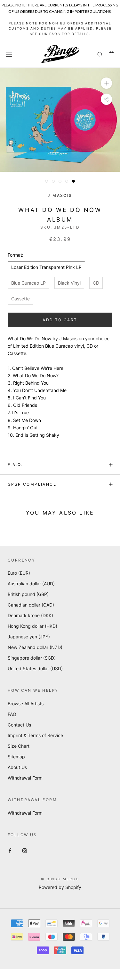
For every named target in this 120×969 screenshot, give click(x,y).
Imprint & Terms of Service (35, 735)
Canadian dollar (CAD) (31, 605)
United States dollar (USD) (35, 668)
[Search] (100, 54)
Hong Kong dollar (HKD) (32, 626)
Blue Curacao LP (28, 283)
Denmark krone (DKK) (30, 615)
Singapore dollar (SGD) (32, 658)
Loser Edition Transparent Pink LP (46, 267)
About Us (17, 767)
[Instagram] (24, 850)
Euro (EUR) (19, 573)
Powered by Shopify (60, 887)
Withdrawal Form (25, 778)
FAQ (12, 714)
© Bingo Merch (60, 879)
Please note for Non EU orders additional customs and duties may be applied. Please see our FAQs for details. (60, 28)
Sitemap (16, 756)
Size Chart (18, 746)
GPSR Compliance (32, 484)
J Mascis (60, 195)
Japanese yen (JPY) (29, 636)
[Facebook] (10, 850)
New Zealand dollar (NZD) (35, 647)
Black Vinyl (69, 283)
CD (96, 283)
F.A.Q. (15, 464)
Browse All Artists (26, 703)
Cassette (20, 298)
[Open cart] (111, 54)
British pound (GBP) (28, 594)
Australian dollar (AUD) (31, 583)
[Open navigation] (9, 54)
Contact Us (19, 724)
